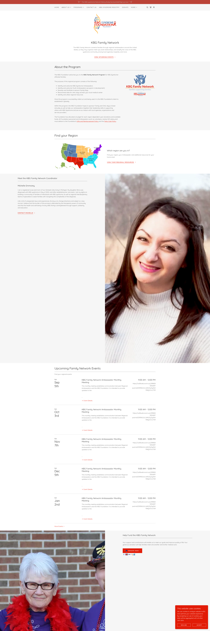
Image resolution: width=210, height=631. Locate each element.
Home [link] (56, 7)
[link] (150, 7)
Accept (199, 625)
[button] (66, 7)
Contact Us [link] (91, 7)
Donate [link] (125, 7)
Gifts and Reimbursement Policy (88, 121)
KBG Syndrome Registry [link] (109, 7)
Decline (184, 625)
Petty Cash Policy (110, 121)
